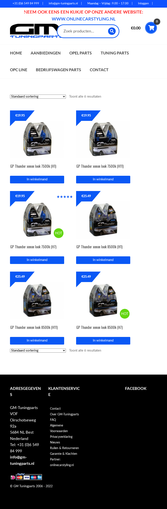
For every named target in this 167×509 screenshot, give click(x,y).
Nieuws (55, 442)
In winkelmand (37, 179)
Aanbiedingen (46, 53)
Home (16, 53)
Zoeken (112, 31)
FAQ (53, 419)
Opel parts (80, 53)
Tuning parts (115, 53)
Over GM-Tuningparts (64, 414)
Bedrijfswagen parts (58, 70)
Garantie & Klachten (63, 453)
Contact (99, 70)
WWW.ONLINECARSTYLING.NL (83, 19)
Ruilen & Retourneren (64, 448)
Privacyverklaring (61, 436)
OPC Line (18, 70)
